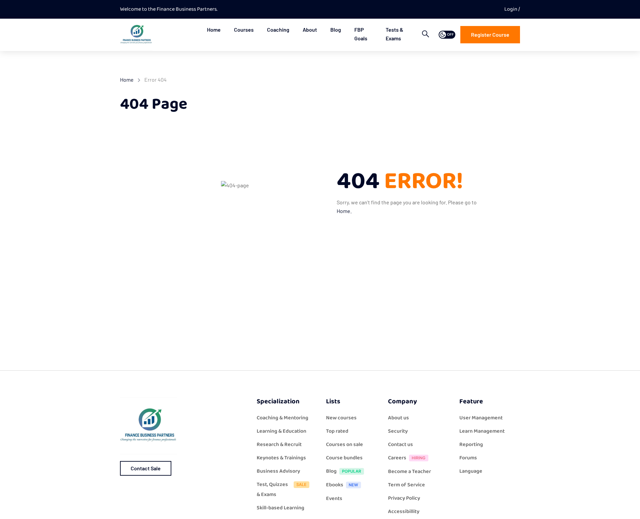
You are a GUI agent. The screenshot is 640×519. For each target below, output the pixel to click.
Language (470, 471)
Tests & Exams (394, 33)
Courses (244, 29)
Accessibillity (403, 511)
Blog (335, 29)
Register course (490, 34)
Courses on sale (344, 444)
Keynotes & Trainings (281, 458)
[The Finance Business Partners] (136, 34)
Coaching (278, 29)
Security (398, 431)
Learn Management (482, 431)
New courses (341, 418)
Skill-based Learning (280, 508)
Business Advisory (278, 471)
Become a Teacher (409, 471)
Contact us (400, 444)
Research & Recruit (279, 444)
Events (334, 498)
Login (511, 9)
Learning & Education (281, 431)
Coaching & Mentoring (282, 418)
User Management (481, 418)
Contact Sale (146, 468)
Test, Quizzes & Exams (272, 489)
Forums (468, 458)
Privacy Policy (404, 498)
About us (398, 418)
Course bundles (344, 458)
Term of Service (406, 485)
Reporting (471, 444)
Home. (344, 211)
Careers (397, 458)
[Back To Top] (626, 507)
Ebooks (334, 485)
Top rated (337, 431)
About (310, 29)
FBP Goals (360, 33)
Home (214, 29)
